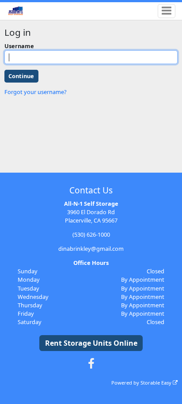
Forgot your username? (35, 92)
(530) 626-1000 (91, 234)
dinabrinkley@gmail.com (91, 249)
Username (19, 46)
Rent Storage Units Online (91, 343)
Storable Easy (156, 382)
